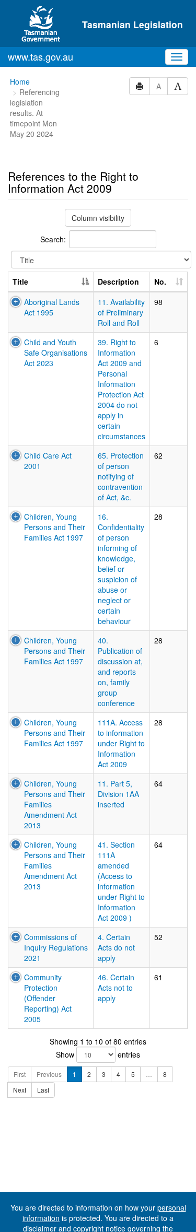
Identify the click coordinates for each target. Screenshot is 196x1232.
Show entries (98, 1054)
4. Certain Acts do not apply (116, 947)
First (20, 1074)
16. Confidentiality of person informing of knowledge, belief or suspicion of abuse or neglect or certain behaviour (121, 568)
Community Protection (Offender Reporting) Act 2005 (48, 998)
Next (19, 1089)
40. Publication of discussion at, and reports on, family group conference (120, 671)
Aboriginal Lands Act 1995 (51, 307)
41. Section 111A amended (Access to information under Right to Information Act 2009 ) (121, 881)
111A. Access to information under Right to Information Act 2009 (121, 743)
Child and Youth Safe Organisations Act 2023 (55, 352)
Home (20, 81)
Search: (53, 239)
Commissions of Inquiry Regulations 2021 (56, 947)
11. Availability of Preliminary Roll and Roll (121, 312)
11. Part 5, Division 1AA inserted (118, 793)
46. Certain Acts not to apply (116, 987)
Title (20, 281)
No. (160, 281)
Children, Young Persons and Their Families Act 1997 (54, 527)
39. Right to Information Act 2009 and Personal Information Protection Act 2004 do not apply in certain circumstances (121, 389)
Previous (49, 1074)
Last (43, 1089)
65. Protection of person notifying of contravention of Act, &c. (121, 476)
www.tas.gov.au (40, 56)
